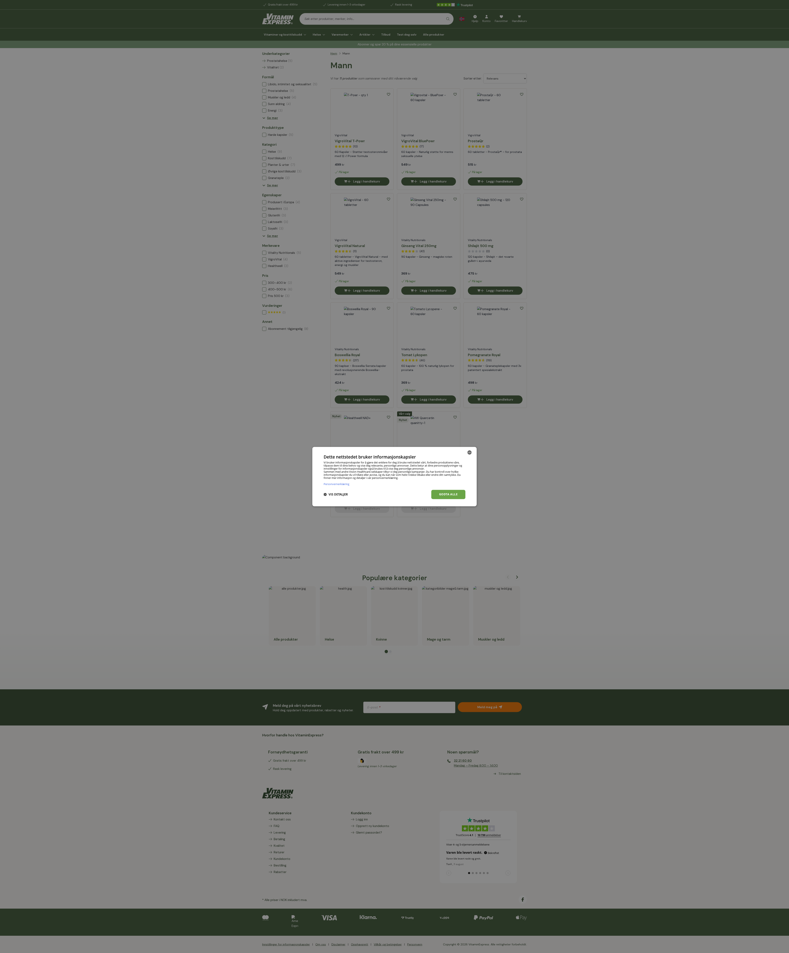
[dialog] (394, 476)
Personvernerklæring (336, 484)
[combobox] (469, 452)
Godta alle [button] (448, 494)
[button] (336, 494)
